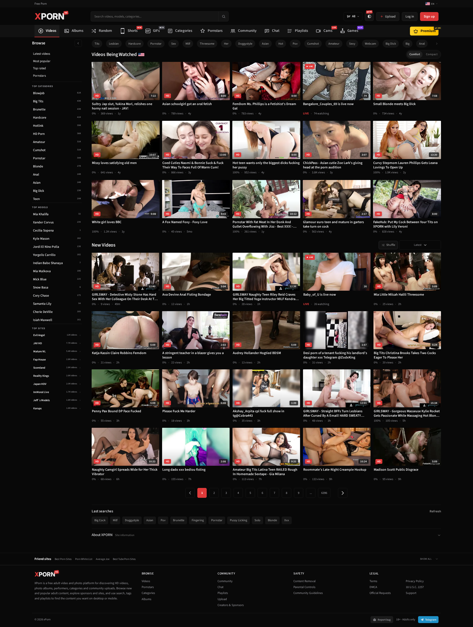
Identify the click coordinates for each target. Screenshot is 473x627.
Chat (220, 587)
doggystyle (245, 43)
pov (295, 43)
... (311, 493)
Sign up (429, 16)
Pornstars (39, 75)
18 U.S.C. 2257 (415, 587)
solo (257, 520)
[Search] (223, 16)
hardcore (134, 43)
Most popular (42, 61)
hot (280, 43)
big (407, 43)
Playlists (223, 593)
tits (97, 43)
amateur (333, 43)
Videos (146, 581)
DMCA (373, 587)
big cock (99, 520)
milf (188, 43)
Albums (146, 599)
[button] (438, 44)
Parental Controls (304, 587)
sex (173, 43)
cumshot (313, 43)
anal (422, 43)
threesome (207, 43)
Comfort (414, 54)
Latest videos (41, 54)
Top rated (39, 68)
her (226, 43)
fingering (198, 520)
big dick (391, 43)
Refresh (435, 511)
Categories (148, 593)
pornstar (156, 43)
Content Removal (304, 581)
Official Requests (380, 593)
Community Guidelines (308, 593)
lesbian (114, 43)
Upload (222, 599)
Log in (409, 16)
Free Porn (40, 3)
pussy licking (238, 520)
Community (225, 581)
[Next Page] (342, 493)
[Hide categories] (78, 43)
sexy (352, 43)
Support (411, 593)
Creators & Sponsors (231, 605)
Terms (373, 581)
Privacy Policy (415, 581)
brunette (178, 520)
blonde (272, 520)
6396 (324, 493)
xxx (286, 520)
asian (265, 43)
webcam (370, 43)
